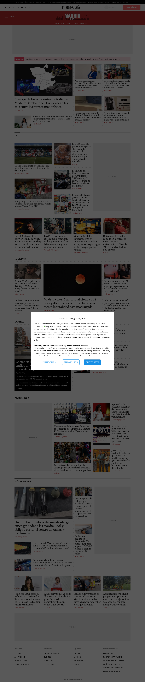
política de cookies (90, 337)
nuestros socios (67, 323)
